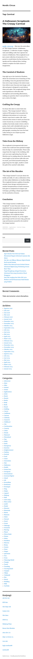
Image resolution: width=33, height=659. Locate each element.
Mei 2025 (7, 334)
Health (6, 467)
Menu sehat (7, 502)
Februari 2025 (8, 341)
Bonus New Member (9, 628)
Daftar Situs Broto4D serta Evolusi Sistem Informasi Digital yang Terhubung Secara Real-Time (16, 267)
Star (5, 555)
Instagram (7, 471)
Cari (4, 237)
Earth (5, 443)
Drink (6, 441)
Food (5, 456)
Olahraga (7, 525)
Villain (6, 573)
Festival (6, 454)
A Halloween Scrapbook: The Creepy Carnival (16, 22)
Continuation (8, 426)
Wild (5, 584)
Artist (6, 394)
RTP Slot (5, 602)
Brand (6, 407)
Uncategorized (8, 568)
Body (5, 402)
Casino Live (6, 611)
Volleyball (7, 575)
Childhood (7, 422)
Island (6, 478)
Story (5, 558)
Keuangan (7, 486)
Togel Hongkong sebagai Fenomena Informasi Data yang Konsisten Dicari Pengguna (15, 273)
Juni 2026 (7, 312)
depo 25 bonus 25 (8, 637)
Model (6, 506)
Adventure (7, 381)
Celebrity (7, 417)
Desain (6, 433)
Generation (7, 461)
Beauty (6, 398)
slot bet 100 (6, 598)
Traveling (7, 566)
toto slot (5, 641)
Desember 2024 (9, 345)
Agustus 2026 (8, 308)
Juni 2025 (7, 332)
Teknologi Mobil (9, 560)
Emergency (7, 445)
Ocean (6, 523)
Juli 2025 (6, 330)
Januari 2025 (8, 343)
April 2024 (7, 362)
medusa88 (6, 650)
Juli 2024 (6, 356)
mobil (6, 504)
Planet (6, 532)
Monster (6, 508)
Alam (5, 383)
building (6, 409)
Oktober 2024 (8, 349)
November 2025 (9, 323)
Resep (6, 545)
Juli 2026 (7, 310)
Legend (6, 493)
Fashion (6, 452)
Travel (6, 564)
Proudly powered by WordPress (18, 656)
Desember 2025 (9, 321)
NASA (6, 517)
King (5, 489)
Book (5, 404)
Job (5, 480)
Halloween (5, 228)
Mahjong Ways (7, 624)
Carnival (19, 227)
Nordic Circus (9, 5)
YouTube (6, 586)
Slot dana (5, 615)
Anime (6, 389)
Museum (6, 514)
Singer (6, 551)
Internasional (8, 473)
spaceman (7, 553)
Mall (5, 497)
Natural (6, 519)
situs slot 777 (6, 632)
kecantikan (7, 482)
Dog (5, 439)
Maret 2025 (7, 338)
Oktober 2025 (8, 325)
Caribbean (7, 413)
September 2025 (9, 328)
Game (6, 458)
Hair (5, 463)
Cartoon (6, 415)
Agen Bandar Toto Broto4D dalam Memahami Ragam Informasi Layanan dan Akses (17, 256)
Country (6, 428)
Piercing (6, 530)
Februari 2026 (8, 317)
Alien (5, 385)
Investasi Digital (9, 476)
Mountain (7, 510)
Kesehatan (7, 484)
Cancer (6, 411)
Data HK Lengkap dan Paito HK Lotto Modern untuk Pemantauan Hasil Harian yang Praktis (16, 280)
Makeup (6, 495)
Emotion (6, 448)
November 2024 (9, 347)
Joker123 (5, 619)
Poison (6, 536)
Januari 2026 (8, 319)
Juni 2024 (7, 358)
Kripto (6, 491)
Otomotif (7, 527)
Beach (6, 396)
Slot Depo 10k (7, 606)
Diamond (7, 435)
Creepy (23, 227)
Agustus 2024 (8, 353)
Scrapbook (11, 228)
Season (6, 547)
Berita (6, 400)
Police (6, 538)
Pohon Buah (8, 534)
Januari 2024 (8, 369)
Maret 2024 (7, 364)
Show (5, 549)
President (7, 540)
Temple (6, 562)
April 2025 (7, 336)
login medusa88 (7, 645)
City (5, 424)
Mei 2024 (7, 360)
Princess (6, 543)
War (5, 577)
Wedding (7, 581)
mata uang (7, 499)
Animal (6, 387)
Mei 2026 (7, 315)
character (7, 420)
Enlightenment (8, 450)
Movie (6, 512)
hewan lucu (7, 469)
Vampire (6, 571)
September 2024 (9, 351)
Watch (6, 579)
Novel (6, 521)
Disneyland (7, 437)
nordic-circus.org (8, 46)
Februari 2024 (8, 366)
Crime (6, 430)
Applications (12, 227)
